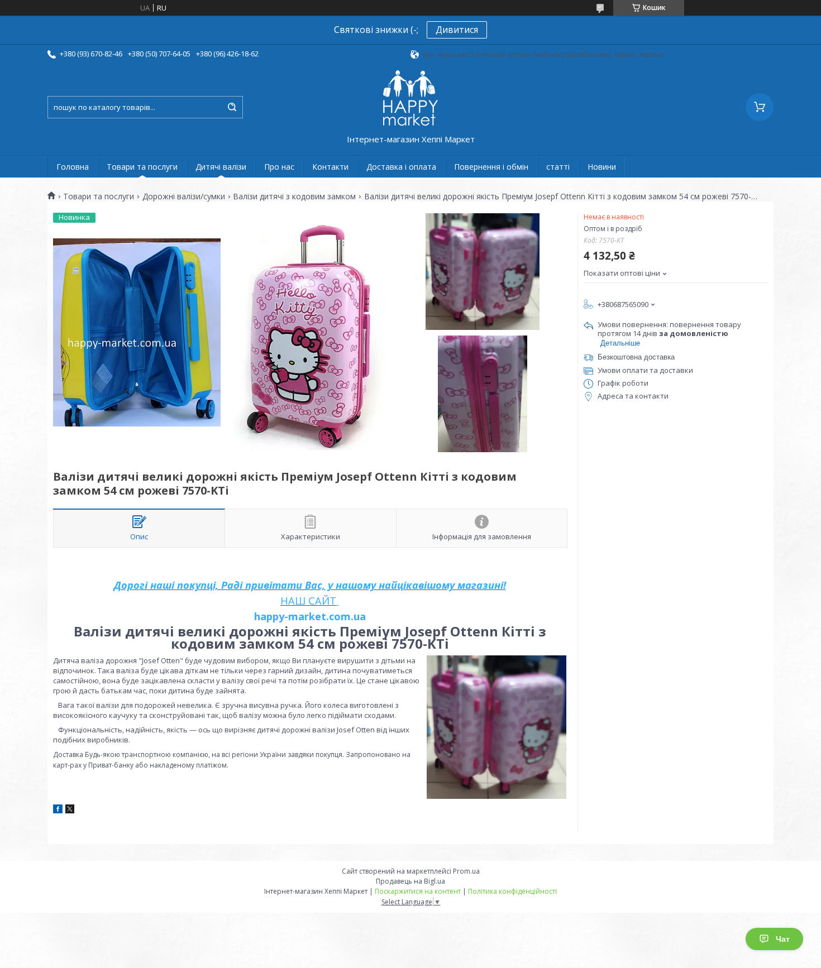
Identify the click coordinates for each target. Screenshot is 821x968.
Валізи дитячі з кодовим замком (294, 196)
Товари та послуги (142, 166)
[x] (69, 811)
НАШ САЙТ (308, 600)
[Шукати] (232, 107)
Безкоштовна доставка (636, 357)
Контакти (330, 166)
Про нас (279, 166)
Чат (783, 939)
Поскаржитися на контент (418, 891)
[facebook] (58, 811)
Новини (602, 166)
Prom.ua (466, 871)
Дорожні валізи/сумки (183, 196)
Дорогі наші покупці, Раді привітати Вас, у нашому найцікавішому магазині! (310, 585)
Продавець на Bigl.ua (410, 881)
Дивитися (457, 29)
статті (558, 166)
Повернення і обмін (491, 166)
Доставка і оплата (401, 166)
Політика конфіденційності (512, 891)
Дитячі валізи (220, 166)
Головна (72, 166)
